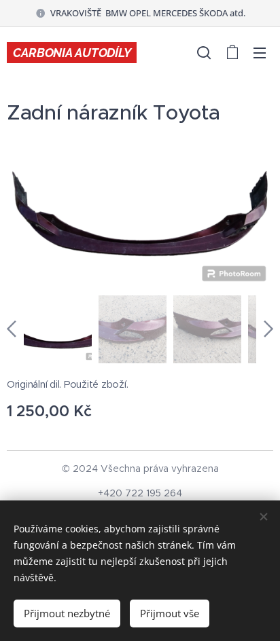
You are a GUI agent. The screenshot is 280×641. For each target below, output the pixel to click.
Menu (259, 52)
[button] (204, 52)
